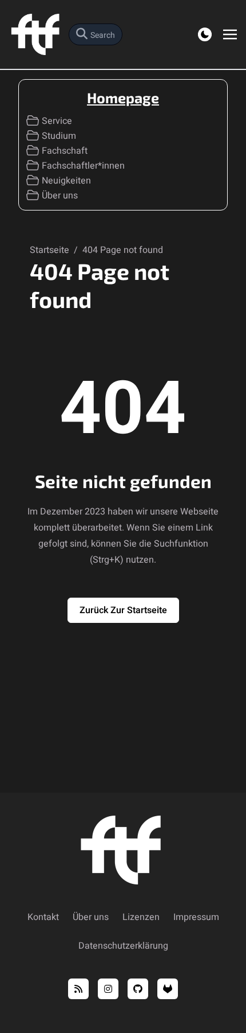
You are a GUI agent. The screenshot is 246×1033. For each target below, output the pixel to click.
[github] (138, 989)
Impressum (196, 917)
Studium (59, 136)
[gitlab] (167, 989)
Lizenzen (141, 917)
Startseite (51, 250)
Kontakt (43, 917)
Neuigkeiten (66, 181)
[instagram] (108, 989)
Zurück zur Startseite (123, 610)
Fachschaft (65, 151)
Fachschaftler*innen (83, 166)
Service (57, 121)
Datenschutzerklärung (123, 946)
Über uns (60, 195)
